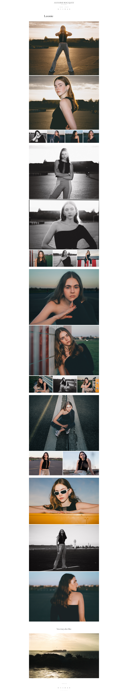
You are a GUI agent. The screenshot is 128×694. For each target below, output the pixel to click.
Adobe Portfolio (66, 690)
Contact (67, 7)
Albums (61, 7)
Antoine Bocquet (64, 3)
